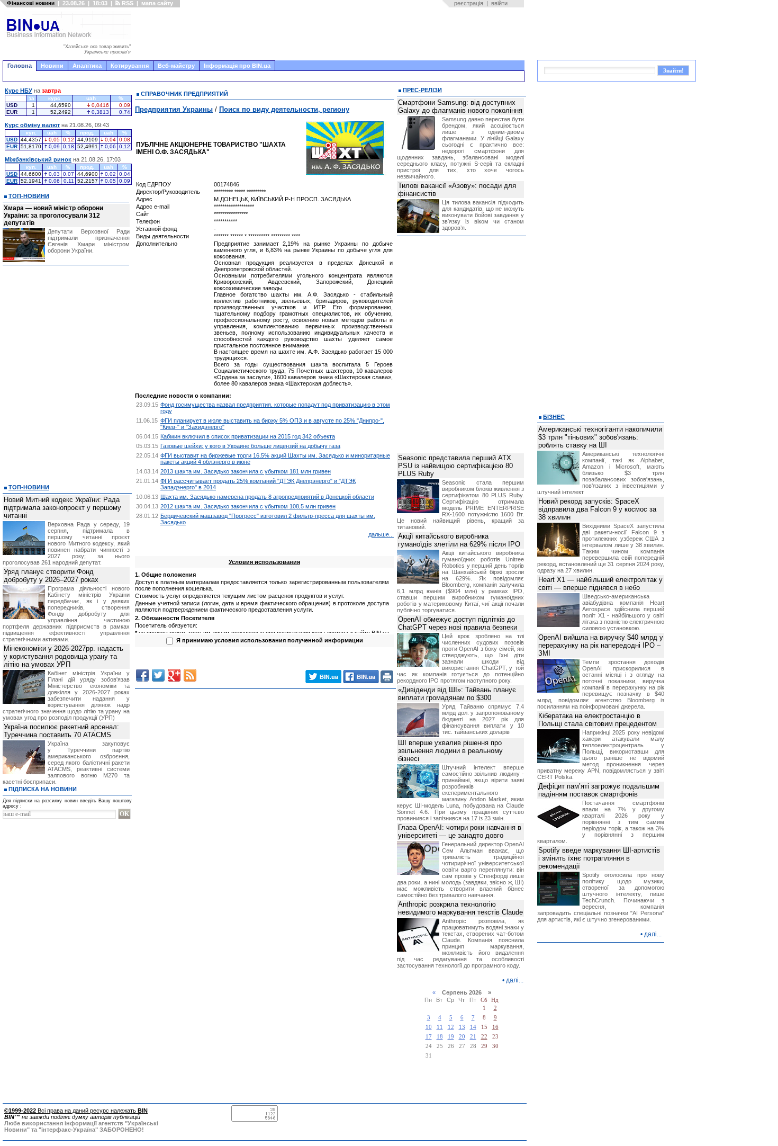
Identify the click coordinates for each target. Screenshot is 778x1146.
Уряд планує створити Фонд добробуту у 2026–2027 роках (51, 576)
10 (429, 1027)
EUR (11, 146)
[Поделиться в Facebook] (142, 675)
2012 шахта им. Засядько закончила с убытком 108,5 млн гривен (248, 506)
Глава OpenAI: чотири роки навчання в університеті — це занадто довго (459, 831)
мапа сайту (157, 3)
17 (429, 1037)
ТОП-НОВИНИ (28, 196)
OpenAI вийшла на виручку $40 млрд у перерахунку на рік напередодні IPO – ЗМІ (600, 645)
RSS (126, 3)
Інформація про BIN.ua (237, 65)
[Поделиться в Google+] (174, 675)
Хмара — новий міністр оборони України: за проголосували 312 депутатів (53, 215)
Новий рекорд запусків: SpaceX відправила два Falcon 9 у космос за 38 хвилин (597, 509)
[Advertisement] (330, 34)
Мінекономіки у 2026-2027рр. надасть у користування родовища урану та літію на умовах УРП (63, 656)
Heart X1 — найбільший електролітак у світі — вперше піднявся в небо (600, 584)
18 (440, 1037)
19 (451, 1037)
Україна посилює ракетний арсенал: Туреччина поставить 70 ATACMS (61, 731)
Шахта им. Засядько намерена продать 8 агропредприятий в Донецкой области (267, 497)
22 (484, 1037)
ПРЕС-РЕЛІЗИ (422, 90)
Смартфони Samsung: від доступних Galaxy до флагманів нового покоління (460, 106)
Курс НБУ (18, 90)
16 (495, 1027)
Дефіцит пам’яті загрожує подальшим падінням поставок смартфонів (598, 790)
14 (473, 1027)
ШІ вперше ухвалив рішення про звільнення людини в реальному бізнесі (450, 751)
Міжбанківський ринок (38, 159)
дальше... (381, 534)
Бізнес (554, 417)
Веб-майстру (176, 65)
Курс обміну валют (32, 125)
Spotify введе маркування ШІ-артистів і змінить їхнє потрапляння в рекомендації (599, 858)
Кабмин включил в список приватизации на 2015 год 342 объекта (247, 436)
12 (451, 1027)
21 (473, 1037)
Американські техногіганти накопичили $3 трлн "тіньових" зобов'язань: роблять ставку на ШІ (600, 437)
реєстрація (468, 3)
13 (462, 1027)
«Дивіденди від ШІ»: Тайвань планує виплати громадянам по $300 (457, 694)
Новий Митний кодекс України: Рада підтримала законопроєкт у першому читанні (62, 508)
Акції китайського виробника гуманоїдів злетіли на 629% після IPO (459, 540)
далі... (514, 980)
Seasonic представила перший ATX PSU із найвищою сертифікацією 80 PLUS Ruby (455, 466)
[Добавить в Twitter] (158, 675)
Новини (52, 65)
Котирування (130, 65)
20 (462, 1037)
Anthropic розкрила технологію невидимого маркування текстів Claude (460, 908)
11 (440, 1027)
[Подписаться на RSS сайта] (190, 675)
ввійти (499, 3)
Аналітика (87, 65)
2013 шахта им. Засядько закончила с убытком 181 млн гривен (245, 471)
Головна (19, 65)
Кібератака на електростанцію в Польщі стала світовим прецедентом (597, 720)
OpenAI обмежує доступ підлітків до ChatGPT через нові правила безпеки (457, 623)
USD (11, 139)
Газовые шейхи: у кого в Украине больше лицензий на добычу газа (250, 446)
